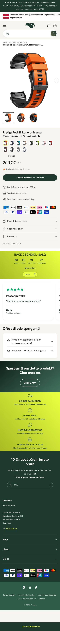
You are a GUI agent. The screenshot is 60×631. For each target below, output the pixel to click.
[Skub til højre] (56, 80)
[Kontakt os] (49, 25)
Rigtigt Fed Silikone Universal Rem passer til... (23, 45)
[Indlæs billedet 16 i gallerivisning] (33, 117)
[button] (4, 25)
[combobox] (30, 33)
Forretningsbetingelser (26, 595)
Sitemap (42, 599)
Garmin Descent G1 (17, 42)
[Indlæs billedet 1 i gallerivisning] (8, 117)
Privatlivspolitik (9, 595)
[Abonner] (50, 485)
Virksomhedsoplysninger (47, 595)
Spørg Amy (30, 382)
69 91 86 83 (11, 528)
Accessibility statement (27, 599)
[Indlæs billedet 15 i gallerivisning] (21, 117)
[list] (30, 16)
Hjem (5, 42)
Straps (33, 605)
